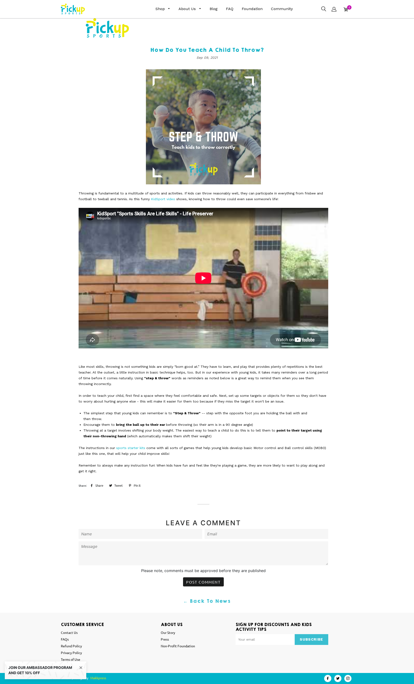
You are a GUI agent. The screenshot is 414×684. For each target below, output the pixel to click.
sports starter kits (130, 448)
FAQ (229, 8)
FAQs (65, 639)
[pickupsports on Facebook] (327, 678)
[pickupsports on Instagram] (347, 678)
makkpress (98, 678)
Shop (160, 8)
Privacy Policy (71, 652)
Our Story (168, 632)
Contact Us (69, 632)
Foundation (252, 8)
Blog (214, 8)
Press (165, 639)
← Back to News (207, 601)
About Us (187, 8)
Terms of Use (70, 659)
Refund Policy (71, 646)
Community (282, 8)
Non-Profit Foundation (178, 646)
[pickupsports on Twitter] (337, 678)
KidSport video (163, 199)
